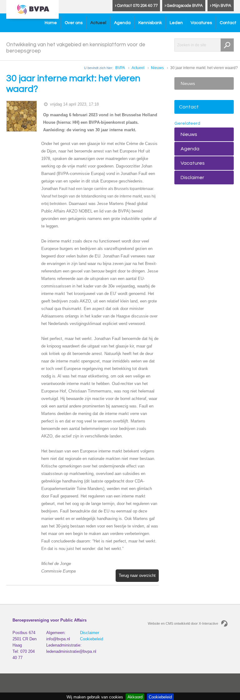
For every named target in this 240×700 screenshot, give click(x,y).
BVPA (120, 68)
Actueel (98, 23)
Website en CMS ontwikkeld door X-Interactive (183, 623)
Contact (228, 23)
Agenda (122, 23)
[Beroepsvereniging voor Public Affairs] (32, 9)
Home (51, 23)
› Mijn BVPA (220, 5)
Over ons (73, 23)
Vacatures (201, 23)
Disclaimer (192, 177)
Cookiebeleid (91, 639)
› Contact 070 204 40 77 (136, 5)
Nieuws (157, 68)
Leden (176, 23)
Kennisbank (150, 23)
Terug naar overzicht (137, 575)
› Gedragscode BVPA (184, 5)
